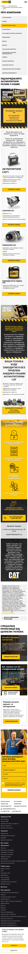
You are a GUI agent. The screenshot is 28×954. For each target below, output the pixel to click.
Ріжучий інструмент (7, 854)
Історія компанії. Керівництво (10, 892)
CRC (2, 871)
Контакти (4, 887)
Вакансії (3, 907)
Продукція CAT (6, 817)
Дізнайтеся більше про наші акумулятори (14, 410)
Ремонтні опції (5, 868)
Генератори (17, 804)
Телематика (4, 833)
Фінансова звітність (7, 918)
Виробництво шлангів (7, 863)
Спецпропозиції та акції (8, 897)
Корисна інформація (7, 912)
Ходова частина (5, 856)
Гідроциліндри (5, 879)
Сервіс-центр (5, 866)
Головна (3, 6)
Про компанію (5, 890)
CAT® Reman (4, 859)
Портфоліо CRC (5, 873)
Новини (3, 894)
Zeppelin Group (5, 801)
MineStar (3, 838)
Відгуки (3, 905)
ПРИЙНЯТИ (14, 945)
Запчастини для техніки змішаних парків (13, 861)
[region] (14, 940)
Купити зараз (14, 189)
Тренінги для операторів (8, 914)
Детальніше (5, 941)
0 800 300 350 (5, 811)
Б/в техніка (4, 843)
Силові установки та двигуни (10, 823)
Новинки (3, 910)
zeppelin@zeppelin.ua (14, 534)
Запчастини (5, 845)
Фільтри (3, 848)
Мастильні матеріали (7, 850)
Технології (4, 831)
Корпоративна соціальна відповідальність (13, 916)
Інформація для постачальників (10, 921)
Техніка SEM (4, 804)
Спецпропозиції (12, 6)
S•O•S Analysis (5, 877)
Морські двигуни (6, 806)
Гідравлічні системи (7, 852)
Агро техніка (18, 801)
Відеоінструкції (5, 884)
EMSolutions (4, 875)
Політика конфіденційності (9, 925)
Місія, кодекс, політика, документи (11, 901)
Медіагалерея (5, 903)
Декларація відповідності (8, 923)
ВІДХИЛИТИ (14, 950)
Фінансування (5, 899)
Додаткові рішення (6, 840)
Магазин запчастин (20, 806)
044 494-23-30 (6, 612)
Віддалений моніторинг (8, 835)
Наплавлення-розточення (9, 881)
